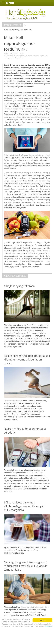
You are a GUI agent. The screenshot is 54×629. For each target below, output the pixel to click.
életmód (29, 56)
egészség (22, 56)
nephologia (44, 56)
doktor (16, 56)
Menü (10, 3)
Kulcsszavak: (8, 56)
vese (21, 58)
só (10, 58)
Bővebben (48, 626)
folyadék (36, 56)
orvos (6, 58)
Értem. (42, 620)
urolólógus (15, 58)
